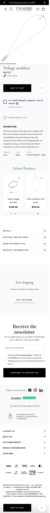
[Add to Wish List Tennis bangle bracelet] (19, 178)
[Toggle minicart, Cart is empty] (43, 9)
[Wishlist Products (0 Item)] (38, 9)
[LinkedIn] (41, 390)
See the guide (24, 300)
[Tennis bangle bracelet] (13, 184)
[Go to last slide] (4, 2)
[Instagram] (35, 390)
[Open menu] (5, 9)
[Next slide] (44, 2)
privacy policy (26, 355)
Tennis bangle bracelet (13, 200)
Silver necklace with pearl (35, 200)
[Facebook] (30, 390)
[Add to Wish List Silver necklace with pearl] (41, 178)
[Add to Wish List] (42, 88)
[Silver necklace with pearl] (35, 184)
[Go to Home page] (24, 9)
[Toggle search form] (11, 9)
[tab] (15, 213)
